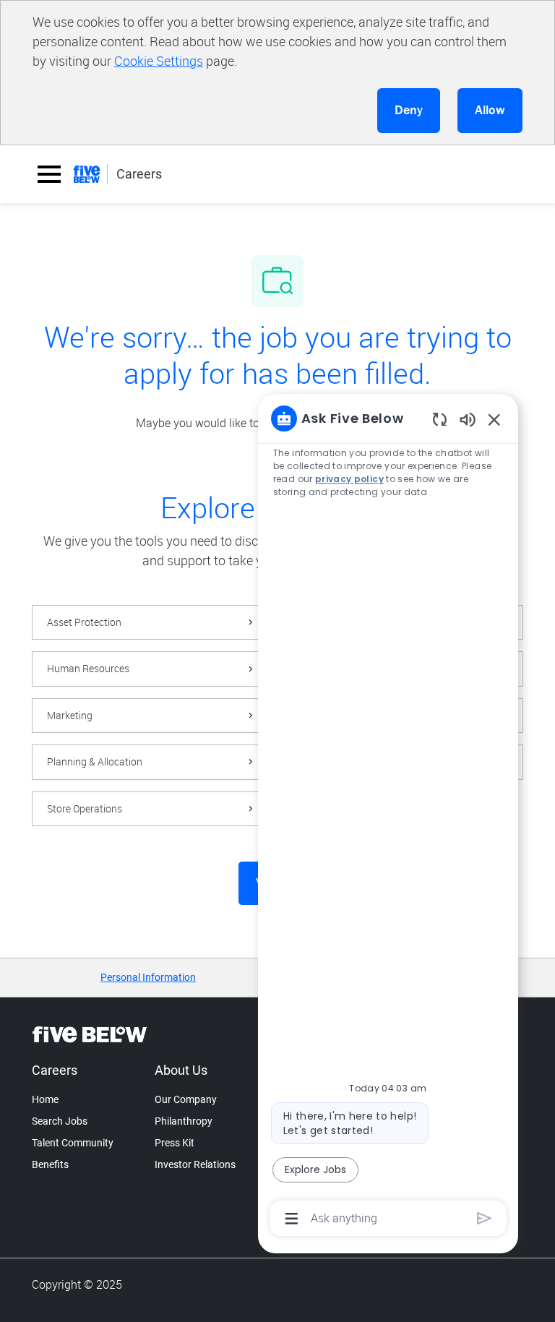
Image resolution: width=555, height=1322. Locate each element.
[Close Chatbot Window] (494, 419)
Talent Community (72, 1143)
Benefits (50, 1164)
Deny (409, 110)
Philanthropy (183, 1121)
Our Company (186, 1099)
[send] (485, 1218)
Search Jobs (59, 1121)
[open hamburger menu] (49, 174)
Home (45, 1099)
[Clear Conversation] (439, 419)
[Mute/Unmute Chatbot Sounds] (467, 418)
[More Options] (292, 1218)
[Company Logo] (86, 174)
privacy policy (349, 479)
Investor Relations (195, 1164)
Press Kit (174, 1143)
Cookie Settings (158, 60)
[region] (388, 817)
